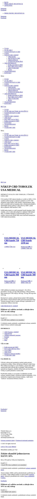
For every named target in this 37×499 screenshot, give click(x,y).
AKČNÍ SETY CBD (14, 58)
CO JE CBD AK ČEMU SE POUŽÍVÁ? (16, 111)
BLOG (10, 69)
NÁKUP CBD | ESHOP (11, 55)
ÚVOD (6, 48)
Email (2, 318)
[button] (18, 76)
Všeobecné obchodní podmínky (25, 440)
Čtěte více (12, 246)
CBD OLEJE (12, 56)
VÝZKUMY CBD (9, 127)
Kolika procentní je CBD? (15, 65)
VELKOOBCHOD (10, 71)
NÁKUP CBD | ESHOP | (11, 116)
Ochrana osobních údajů (8, 440)
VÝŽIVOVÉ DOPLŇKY (15, 61)
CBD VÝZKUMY (13, 68)
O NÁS (6, 53)
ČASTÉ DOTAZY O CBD (12, 52)
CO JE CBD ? (8, 50)
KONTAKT (7, 73)
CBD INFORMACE (10, 63)
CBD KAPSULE (13, 60)
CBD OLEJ (7, 118)
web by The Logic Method (8, 446)
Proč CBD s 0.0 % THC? (15, 66)
